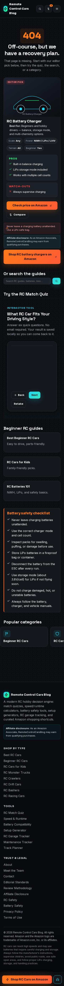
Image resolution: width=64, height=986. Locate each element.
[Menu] (56, 8)
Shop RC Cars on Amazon (29, 979)
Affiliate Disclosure (16, 894)
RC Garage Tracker (17, 836)
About (8, 864)
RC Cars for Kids (15, 766)
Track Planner (13, 848)
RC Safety (10, 900)
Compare (20, 214)
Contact (9, 876)
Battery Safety (13, 905)
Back (21, 395)
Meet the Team (14, 870)
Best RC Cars (12, 755)
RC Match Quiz (14, 813)
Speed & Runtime (15, 818)
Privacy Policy (13, 911)
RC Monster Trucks (17, 772)
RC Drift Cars (12, 784)
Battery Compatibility (17, 824)
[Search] (39, 8)
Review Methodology (18, 888)
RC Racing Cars (14, 796)
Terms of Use (13, 917)
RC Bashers (11, 790)
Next (34, 395)
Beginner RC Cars (16, 761)
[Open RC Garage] (57, 979)
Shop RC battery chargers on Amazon (30, 257)
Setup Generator (15, 830)
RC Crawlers (12, 778)
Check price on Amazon (29, 205)
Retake (18, 403)
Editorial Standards (16, 882)
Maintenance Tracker (18, 842)
